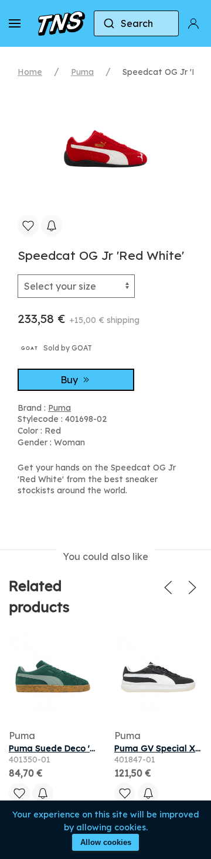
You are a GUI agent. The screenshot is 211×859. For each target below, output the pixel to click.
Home (30, 72)
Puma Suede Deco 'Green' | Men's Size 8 (91, 748)
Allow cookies (105, 842)
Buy (70, 380)
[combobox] (136, 23)
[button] (14, 23)
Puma (82, 72)
